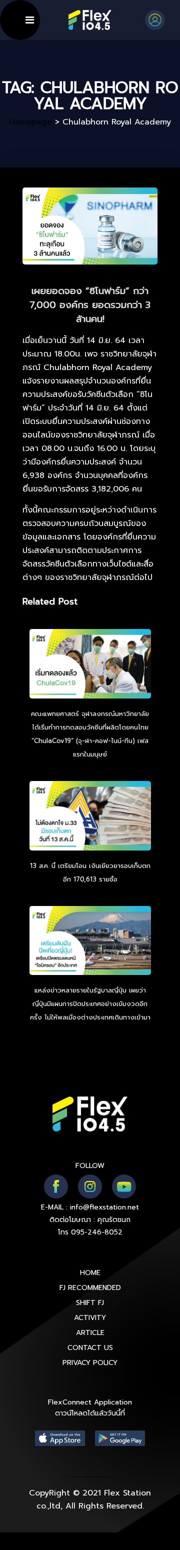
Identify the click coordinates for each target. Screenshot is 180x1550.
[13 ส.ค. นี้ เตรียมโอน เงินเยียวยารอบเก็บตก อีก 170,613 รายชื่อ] (90, 817)
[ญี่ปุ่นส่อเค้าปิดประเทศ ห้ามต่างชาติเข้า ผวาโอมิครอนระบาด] (90, 942)
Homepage (30, 122)
